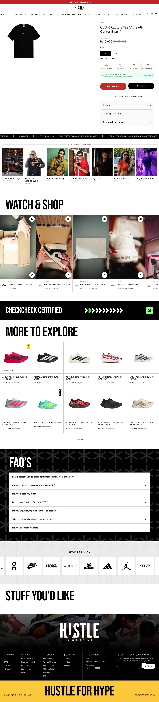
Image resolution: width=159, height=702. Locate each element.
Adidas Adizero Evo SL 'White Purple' (142, 378)
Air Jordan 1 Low (27, 658)
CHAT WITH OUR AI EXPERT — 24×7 (129, 96)
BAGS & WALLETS (122, 14)
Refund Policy (48, 658)
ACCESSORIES (138, 14)
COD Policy (47, 672)
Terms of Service (49, 662)
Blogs (23, 672)
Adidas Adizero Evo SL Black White (46, 378)
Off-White (7, 665)
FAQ (44, 676)
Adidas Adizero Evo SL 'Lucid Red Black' (14, 378)
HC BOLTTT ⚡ (20, 14)
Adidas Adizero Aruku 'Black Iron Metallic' (110, 424)
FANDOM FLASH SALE (38, 14)
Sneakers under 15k (28, 662)
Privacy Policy (48, 665)
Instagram (67, 658)
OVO (101, 22)
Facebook (67, 662)
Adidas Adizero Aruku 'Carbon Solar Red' (79, 424)
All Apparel (8, 669)
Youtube (67, 665)
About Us (24, 665)
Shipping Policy (49, 669)
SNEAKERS (54, 14)
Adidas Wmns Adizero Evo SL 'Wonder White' (142, 424)
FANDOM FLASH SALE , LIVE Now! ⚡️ (80, 2)
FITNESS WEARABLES (70, 14)
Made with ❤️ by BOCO (145, 695)
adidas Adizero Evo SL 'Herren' (47, 423)
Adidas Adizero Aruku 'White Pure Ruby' (110, 378)
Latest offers (26, 669)
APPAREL (88, 14)
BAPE (6, 662)
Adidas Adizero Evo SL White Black (78, 378)
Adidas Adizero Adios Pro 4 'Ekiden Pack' (14, 424)
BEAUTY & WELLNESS (103, 14)
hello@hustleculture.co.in (95, 661)
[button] (32, 219)
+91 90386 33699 (93, 668)
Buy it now (141, 86)
